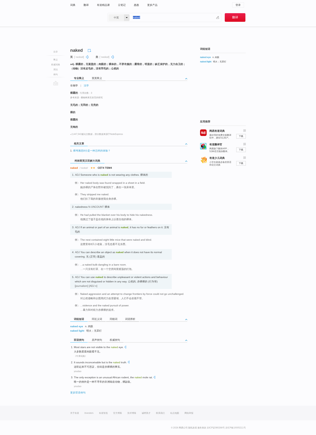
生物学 (74, 85)
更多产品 (152, 4)
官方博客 (117, 413)
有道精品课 (103, 4)
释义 (55, 59)
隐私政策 (192, 427)
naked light (77, 330)
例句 (55, 74)
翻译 (86, 4)
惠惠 (136, 4)
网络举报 (189, 413)
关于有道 (74, 413)
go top (55, 83)
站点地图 (174, 413)
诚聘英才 (146, 413)
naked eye (76, 326)
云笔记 (122, 4)
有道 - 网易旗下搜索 (85, 17)
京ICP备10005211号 (235, 427)
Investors (88, 413)
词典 (72, 4)
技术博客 (131, 413)
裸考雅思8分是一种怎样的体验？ (91, 150)
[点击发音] (125, 347)
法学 (86, 85)
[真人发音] (87, 57)
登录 (238, 4)
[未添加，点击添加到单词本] (90, 50)
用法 (55, 69)
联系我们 (160, 413)
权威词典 (55, 64)
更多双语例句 (78, 392)
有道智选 (103, 413)
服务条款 (202, 427)
